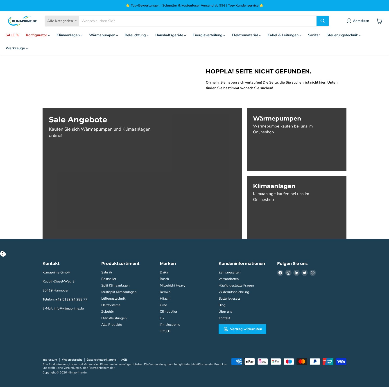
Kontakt (224, 318)
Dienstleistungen (114, 318)
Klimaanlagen (69, 35)
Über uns (225, 311)
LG (162, 318)
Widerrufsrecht (72, 360)
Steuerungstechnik (343, 35)
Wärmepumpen (102, 35)
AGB (124, 360)
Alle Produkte (111, 324)
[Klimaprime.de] (22, 21)
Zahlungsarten (230, 272)
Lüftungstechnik (113, 298)
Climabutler (168, 311)
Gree (163, 305)
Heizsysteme (110, 305)
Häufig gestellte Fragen (236, 285)
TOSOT (165, 331)
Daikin (164, 272)
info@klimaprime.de (69, 308)
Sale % (106, 272)
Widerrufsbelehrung (234, 292)
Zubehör (107, 311)
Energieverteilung (208, 35)
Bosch (164, 279)
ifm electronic (170, 324)
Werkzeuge (16, 48)
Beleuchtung (136, 35)
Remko (165, 292)
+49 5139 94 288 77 (71, 299)
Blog (222, 305)
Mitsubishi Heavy (172, 285)
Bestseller (108, 279)
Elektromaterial (245, 35)
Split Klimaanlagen (115, 285)
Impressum (50, 360)
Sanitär (314, 35)
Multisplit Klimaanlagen (119, 292)
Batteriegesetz (229, 298)
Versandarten (229, 279)
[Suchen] (323, 21)
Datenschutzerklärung (101, 360)
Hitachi (165, 298)
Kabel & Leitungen (283, 35)
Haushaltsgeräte (169, 35)
